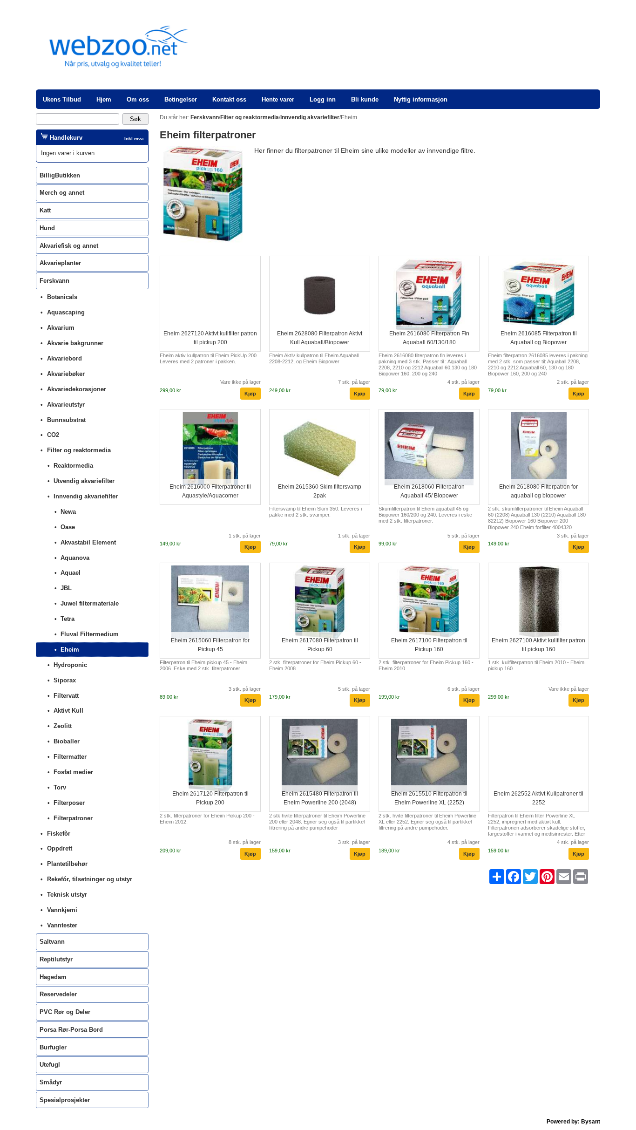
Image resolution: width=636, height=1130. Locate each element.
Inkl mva (134, 138)
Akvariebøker (66, 373)
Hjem (103, 99)
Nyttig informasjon (420, 99)
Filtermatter (70, 756)
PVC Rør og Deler (65, 1011)
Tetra (67, 618)
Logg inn (323, 99)
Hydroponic (70, 664)
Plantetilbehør (67, 863)
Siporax (65, 680)
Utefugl (50, 1064)
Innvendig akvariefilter (86, 496)
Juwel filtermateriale (90, 603)
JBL (66, 588)
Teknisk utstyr (67, 894)
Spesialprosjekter (65, 1099)
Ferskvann (54, 280)
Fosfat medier (73, 772)
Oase (68, 527)
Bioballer (67, 741)
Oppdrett (59, 848)
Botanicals (62, 296)
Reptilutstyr (56, 959)
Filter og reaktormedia (79, 450)
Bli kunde (365, 99)
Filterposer (69, 802)
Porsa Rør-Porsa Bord (71, 1029)
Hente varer (278, 99)
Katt (45, 210)
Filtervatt (66, 695)
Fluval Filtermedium (90, 634)
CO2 (53, 434)
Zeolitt (63, 725)
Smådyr (51, 1082)
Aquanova (75, 557)
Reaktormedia (73, 465)
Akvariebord (64, 358)
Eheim (70, 649)
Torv (60, 787)
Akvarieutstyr (66, 404)
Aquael (71, 572)
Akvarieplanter (60, 262)
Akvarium (60, 327)
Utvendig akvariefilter (84, 480)
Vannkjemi (62, 909)
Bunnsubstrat (66, 419)
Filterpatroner (73, 818)
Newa (68, 511)
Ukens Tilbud (62, 99)
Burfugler (53, 1047)
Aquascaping (66, 312)
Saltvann (52, 941)
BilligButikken (60, 175)
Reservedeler (58, 994)
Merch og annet (62, 192)
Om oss (138, 99)
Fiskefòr (58, 833)
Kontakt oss (229, 99)
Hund (47, 228)
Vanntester (62, 925)
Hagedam (53, 976)
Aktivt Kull (68, 710)
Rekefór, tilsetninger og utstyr (89, 879)
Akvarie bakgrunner (75, 343)
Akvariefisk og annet (69, 245)
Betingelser (180, 99)
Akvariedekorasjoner (76, 389)
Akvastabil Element (88, 542)
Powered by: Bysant (573, 1121)
